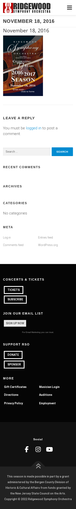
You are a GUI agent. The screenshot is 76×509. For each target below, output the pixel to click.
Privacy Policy (13, 403)
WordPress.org (48, 245)
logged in (33, 128)
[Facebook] (27, 449)
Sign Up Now (15, 323)
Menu (69, 7)
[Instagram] (38, 449)
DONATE (13, 354)
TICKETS (13, 289)
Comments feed (13, 245)
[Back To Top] (38, 466)
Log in (7, 237)
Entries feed (45, 237)
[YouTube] (49, 449)
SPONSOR (14, 364)
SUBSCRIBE (15, 299)
